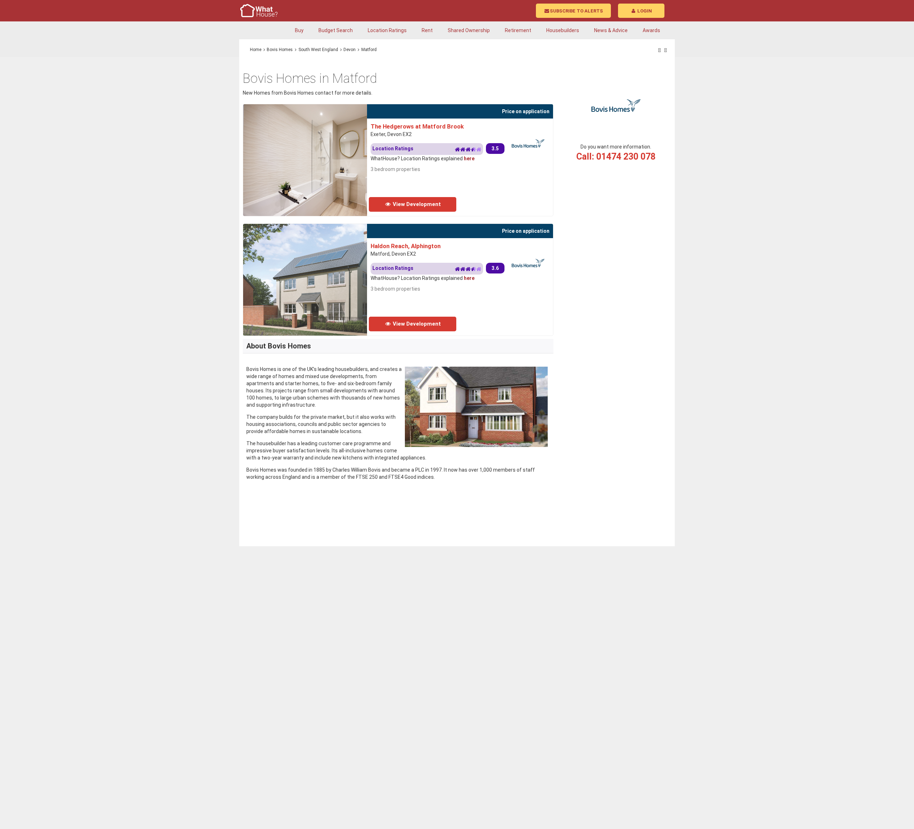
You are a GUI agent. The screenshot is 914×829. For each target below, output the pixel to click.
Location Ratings (387, 30)
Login (644, 11)
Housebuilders (562, 30)
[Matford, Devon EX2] (327, 227)
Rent (427, 30)
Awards (651, 30)
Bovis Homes (280, 49)
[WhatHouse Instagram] (665, 50)
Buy (299, 30)
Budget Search (335, 30)
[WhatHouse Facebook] (659, 50)
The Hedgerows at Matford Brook (417, 126)
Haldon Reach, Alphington (406, 246)
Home (255, 49)
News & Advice (611, 30)
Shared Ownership (469, 30)
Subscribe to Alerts (576, 11)
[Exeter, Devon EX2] (327, 108)
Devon (349, 49)
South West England (318, 49)
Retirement (518, 30)
